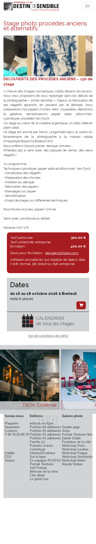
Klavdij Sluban (72, 464)
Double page (71, 427)
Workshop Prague (74, 453)
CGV (8, 457)
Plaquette (11, 423)
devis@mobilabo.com (62, 253)
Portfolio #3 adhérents (45, 431)
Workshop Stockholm (77, 457)
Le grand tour (39, 479)
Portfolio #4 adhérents (45, 427)
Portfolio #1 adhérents (45, 438)
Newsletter (12, 427)
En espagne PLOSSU (45, 460)
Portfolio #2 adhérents (45, 434)
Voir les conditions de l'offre (48, 336)
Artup (66, 431)
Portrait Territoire (41, 464)
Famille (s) (37, 442)
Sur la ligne (38, 457)
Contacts (11, 431)
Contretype (37, 449)
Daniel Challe (71, 438)
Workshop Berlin (73, 460)
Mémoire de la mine (44, 471)
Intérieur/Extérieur (42, 453)
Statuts (10, 460)
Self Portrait (38, 468)
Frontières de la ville (76, 442)
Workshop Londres (75, 449)
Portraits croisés (41, 445)
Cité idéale (37, 475)
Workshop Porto (73, 445)
